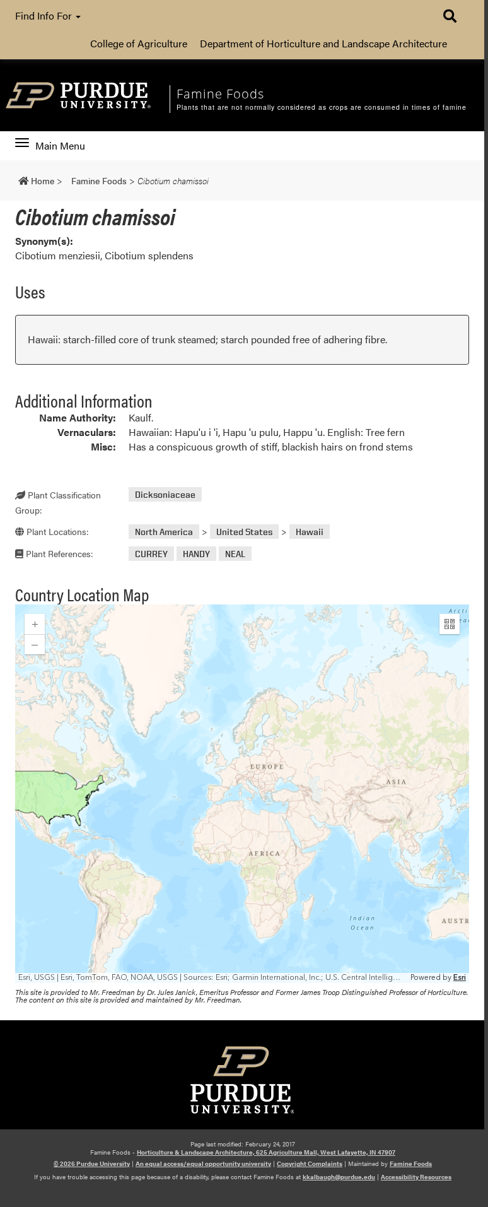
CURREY (151, 554)
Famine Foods (411, 1163)
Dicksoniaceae (165, 494)
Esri (459, 977)
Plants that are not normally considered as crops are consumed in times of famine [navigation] (322, 107)
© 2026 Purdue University (92, 1163)
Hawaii (309, 532)
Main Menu (60, 145)
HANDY (196, 554)
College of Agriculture (138, 43)
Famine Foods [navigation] (220, 93)
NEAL (235, 554)
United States (244, 532)
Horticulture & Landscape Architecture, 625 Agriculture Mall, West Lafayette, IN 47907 (266, 1152)
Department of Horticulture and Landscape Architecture (323, 43)
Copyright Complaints (309, 1163)
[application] (242, 793)
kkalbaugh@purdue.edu (339, 1176)
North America (164, 532)
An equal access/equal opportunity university (203, 1163)
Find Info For (44, 15)
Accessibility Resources (416, 1176)
